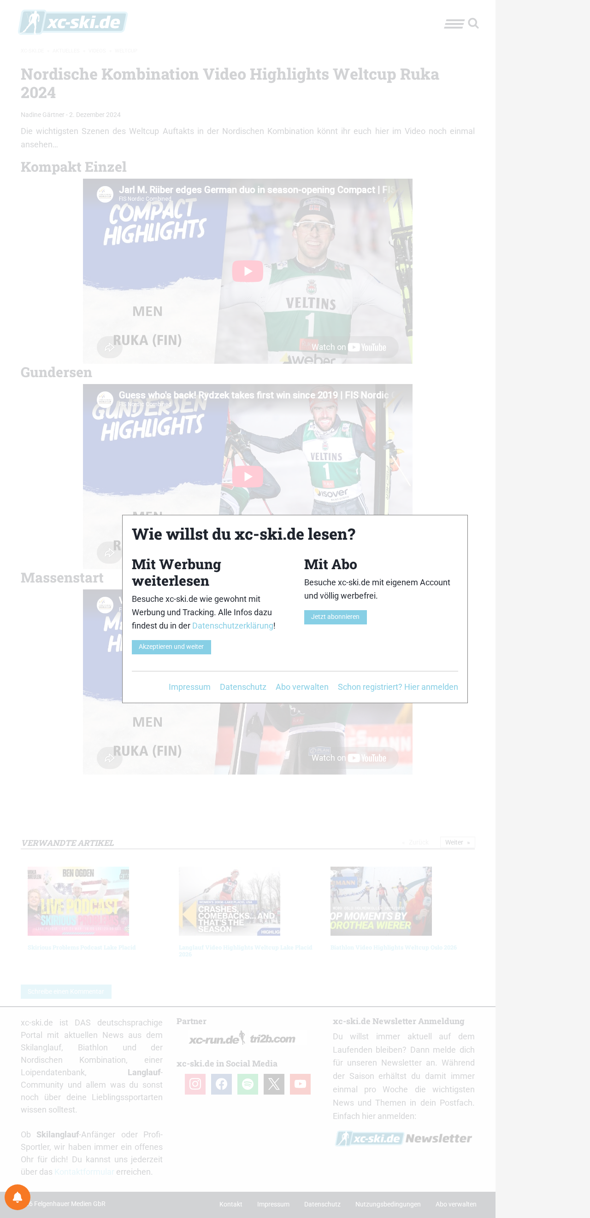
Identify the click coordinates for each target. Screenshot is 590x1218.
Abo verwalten (302, 687)
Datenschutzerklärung (232, 625)
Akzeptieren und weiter (171, 647)
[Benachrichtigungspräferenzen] (17, 1197)
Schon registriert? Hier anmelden (398, 687)
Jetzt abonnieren (335, 617)
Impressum (190, 687)
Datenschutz (243, 687)
